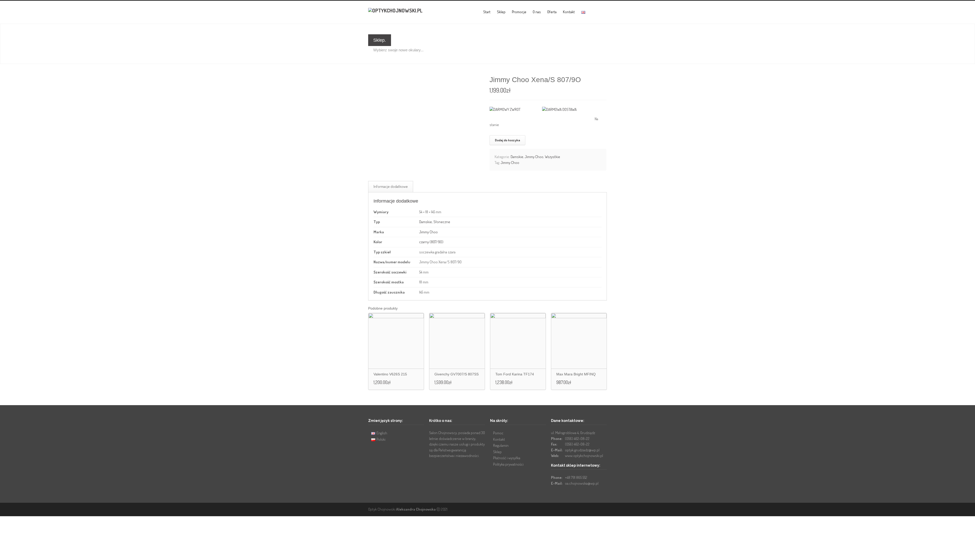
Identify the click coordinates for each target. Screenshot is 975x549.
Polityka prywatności (508, 464)
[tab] (390, 186)
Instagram (602, 509)
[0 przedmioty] (593, 12)
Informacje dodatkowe (390, 186)
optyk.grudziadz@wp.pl (582, 450)
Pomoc (498, 433)
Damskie (517, 156)
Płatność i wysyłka (506, 457)
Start (487, 11)
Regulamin (501, 445)
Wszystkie (552, 156)
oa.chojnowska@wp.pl (581, 483)
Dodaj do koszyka (507, 140)
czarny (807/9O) (431, 241)
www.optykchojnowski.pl (584, 455)
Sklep (501, 11)
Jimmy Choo (534, 156)
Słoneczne (441, 221)
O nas (537, 11)
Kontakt (569, 11)
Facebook (592, 509)
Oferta (552, 11)
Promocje (519, 11)
